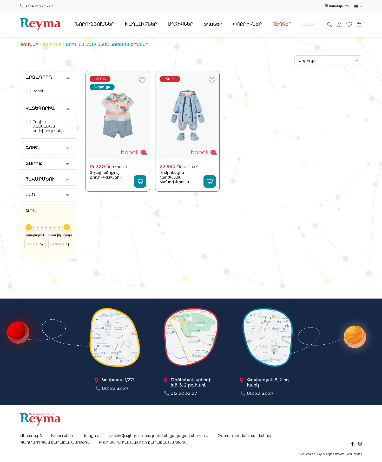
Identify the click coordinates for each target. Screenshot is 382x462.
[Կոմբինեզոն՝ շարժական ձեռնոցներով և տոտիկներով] (187, 115)
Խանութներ (339, 6)
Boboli (38, 91)
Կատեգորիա (40, 108)
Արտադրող (38, 77)
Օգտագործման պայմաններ (245, 435)
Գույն (33, 147)
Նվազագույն (34, 240)
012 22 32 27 (115, 388)
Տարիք (33, 163)
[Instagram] (360, 443)
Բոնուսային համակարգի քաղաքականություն (143, 442)
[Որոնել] (329, 24)
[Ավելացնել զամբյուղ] (140, 181)
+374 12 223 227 (39, 6)
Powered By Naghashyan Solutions (331, 454)
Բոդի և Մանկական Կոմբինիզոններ (48, 126)
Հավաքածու (39, 179)
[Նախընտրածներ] (349, 24)
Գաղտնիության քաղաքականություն (55, 442)
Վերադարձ (31, 435)
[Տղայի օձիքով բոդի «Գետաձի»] (117, 115)
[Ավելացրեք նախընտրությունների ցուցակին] (142, 80)
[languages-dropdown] (357, 6)
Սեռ (30, 194)
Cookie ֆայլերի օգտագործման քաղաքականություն (158, 435)
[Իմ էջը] (339, 24)
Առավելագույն (60, 240)
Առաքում (90, 435)
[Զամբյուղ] (359, 24)
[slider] (28, 227)
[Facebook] (352, 443)
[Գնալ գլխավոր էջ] (40, 24)
